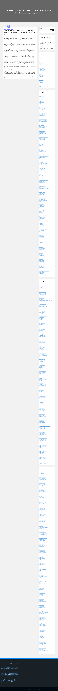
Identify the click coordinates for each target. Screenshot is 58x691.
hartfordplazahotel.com (43, 265)
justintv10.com (41, 206)
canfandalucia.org (42, 617)
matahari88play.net (42, 342)
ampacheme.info (42, 225)
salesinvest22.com (42, 594)
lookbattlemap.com (42, 322)
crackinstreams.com (42, 539)
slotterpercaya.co (42, 432)
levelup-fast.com (42, 545)
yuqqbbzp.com (41, 535)
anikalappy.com (41, 566)
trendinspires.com (42, 193)
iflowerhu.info (41, 269)
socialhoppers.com (42, 169)
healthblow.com (41, 158)
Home (35, 27)
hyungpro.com (41, 350)
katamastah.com (42, 397)
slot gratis (41, 76)
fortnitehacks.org (42, 244)
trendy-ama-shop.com (42, 596)
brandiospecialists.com (43, 141)
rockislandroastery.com (43, 642)
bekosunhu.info (41, 232)
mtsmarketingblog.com (43, 210)
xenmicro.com (41, 497)
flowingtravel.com (42, 139)
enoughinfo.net (41, 255)
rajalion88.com (41, 481)
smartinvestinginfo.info (43, 576)
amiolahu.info (41, 224)
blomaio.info (41, 235)
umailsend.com (41, 317)
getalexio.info (41, 404)
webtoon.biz (41, 348)
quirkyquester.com (42, 428)
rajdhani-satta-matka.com (43, 161)
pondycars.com (41, 608)
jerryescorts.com (42, 365)
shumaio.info (41, 241)
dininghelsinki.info (42, 568)
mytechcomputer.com (42, 648)
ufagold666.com (41, 602)
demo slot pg (41, 80)
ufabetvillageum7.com (42, 559)
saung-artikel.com (42, 332)
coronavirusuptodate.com (43, 538)
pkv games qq (13, 676)
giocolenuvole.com (42, 505)
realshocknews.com (42, 385)
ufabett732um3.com (42, 581)
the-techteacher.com (42, 626)
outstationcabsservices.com (43, 620)
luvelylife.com (41, 183)
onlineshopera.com (42, 498)
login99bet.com (41, 475)
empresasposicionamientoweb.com (45, 632)
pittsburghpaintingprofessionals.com (45, 423)
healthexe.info (41, 219)
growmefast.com (42, 374)
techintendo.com (42, 517)
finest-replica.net (42, 590)
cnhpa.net (40, 391)
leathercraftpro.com (42, 416)
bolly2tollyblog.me (42, 260)
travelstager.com (42, 192)
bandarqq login (12, 674)
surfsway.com (41, 522)
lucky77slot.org (41, 373)
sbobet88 (41, 63)
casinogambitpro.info (42, 292)
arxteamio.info (41, 403)
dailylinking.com (41, 503)
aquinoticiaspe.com (42, 337)
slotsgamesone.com (42, 133)
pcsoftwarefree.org (42, 502)
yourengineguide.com (42, 618)
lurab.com (40, 645)
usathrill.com (41, 614)
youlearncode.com (42, 509)
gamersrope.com (42, 307)
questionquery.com (42, 199)
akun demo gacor (42, 62)
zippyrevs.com (41, 125)
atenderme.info (41, 230)
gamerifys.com (41, 97)
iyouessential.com (42, 507)
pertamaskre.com (42, 299)
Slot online (39, 27)
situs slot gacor (15, 667)
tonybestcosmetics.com (43, 633)
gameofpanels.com (42, 155)
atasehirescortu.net (42, 362)
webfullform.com (42, 115)
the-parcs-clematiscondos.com (44, 286)
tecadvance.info (41, 222)
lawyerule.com (41, 207)
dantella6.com (41, 132)
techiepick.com (41, 606)
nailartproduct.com (42, 523)
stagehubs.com (41, 473)
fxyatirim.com (41, 510)
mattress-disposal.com (43, 379)
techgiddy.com (41, 301)
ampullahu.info (41, 226)
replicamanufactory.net (43, 548)
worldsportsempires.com (43, 395)
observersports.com (42, 335)
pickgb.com (41, 386)
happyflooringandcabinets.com (44, 380)
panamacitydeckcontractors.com (44, 188)
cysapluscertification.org (43, 243)
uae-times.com (41, 96)
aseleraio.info (41, 399)
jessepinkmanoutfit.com (43, 316)
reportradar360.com (42, 195)
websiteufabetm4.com (42, 564)
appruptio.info (41, 274)
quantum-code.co (42, 587)
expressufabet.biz (42, 109)
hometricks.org (41, 415)
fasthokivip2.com (42, 334)
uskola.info (41, 582)
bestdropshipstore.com (43, 520)
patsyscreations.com (42, 490)
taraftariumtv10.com (42, 198)
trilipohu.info (41, 273)
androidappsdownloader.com (44, 156)
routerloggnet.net (42, 131)
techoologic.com (41, 611)
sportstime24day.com (42, 353)
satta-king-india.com (42, 532)
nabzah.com (41, 145)
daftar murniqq (14, 673)
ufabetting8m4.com (42, 554)
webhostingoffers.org (42, 514)
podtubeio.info (41, 237)
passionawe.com (42, 422)
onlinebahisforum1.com (43, 478)
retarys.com (41, 318)
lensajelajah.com (42, 493)
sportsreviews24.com (42, 371)
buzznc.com (41, 635)
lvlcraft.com (41, 526)
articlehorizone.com (42, 534)
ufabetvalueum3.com (42, 557)
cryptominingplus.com (42, 336)
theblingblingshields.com (43, 355)
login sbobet (11, 680)
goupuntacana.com (42, 483)
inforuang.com (41, 181)
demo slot (41, 75)
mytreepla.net (41, 546)
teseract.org (41, 595)
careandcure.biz (41, 410)
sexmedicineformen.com (43, 429)
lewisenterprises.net (42, 501)
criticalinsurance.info (42, 151)
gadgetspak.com (42, 540)
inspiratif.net (41, 98)
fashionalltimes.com (42, 629)
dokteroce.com (41, 204)
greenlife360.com (42, 107)
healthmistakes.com (42, 387)
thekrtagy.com (41, 621)
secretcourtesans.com (42, 477)
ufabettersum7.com (42, 448)
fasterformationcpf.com (43, 319)
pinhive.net (41, 256)
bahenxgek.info (41, 298)
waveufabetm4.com (42, 562)
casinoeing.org (41, 250)
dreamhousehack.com (42, 625)
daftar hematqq (3, 674)
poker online (11, 675)
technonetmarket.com (42, 578)
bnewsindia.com (41, 605)
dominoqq (41, 82)
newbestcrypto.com (42, 329)
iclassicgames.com (42, 331)
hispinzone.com (41, 134)
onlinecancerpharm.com (43, 377)
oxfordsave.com (41, 330)
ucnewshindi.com (42, 305)
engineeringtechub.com (43, 363)
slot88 (9, 668)
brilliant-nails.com (42, 201)
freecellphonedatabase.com (43, 306)
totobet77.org (41, 444)
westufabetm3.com (42, 460)
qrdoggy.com (41, 383)
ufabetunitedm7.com (42, 453)
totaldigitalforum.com (42, 630)
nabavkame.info (41, 267)
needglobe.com (41, 420)
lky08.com (41, 175)
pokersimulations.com (42, 547)
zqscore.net (41, 398)
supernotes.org (41, 393)
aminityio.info (41, 223)
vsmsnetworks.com (42, 100)
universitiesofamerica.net (43, 120)
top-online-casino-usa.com (43, 137)
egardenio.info (41, 402)
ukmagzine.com (41, 312)
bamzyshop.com (42, 607)
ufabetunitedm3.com (42, 452)
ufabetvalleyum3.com (42, 458)
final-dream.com (41, 589)
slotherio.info (41, 242)
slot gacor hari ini (42, 69)
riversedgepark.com (42, 484)
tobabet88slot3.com (42, 440)
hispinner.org (41, 150)
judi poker (41, 64)
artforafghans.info (42, 217)
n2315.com (41, 171)
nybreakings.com (42, 619)
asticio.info (41, 401)
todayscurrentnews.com (43, 441)
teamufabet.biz (41, 114)
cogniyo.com (41, 411)
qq (39, 81)
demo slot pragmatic (9, 669)
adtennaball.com (41, 144)
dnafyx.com (41, 504)
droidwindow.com (42, 600)
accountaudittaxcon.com (43, 405)
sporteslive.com (41, 354)
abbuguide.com (41, 511)
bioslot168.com (41, 649)
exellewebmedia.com (42, 308)
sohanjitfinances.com (42, 434)
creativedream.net (42, 170)
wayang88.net (41, 563)
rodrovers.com (41, 529)
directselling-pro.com (42, 643)
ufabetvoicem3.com (42, 560)
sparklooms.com (42, 436)
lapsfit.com (41, 544)
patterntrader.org (42, 390)
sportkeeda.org (41, 408)
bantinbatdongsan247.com (43, 295)
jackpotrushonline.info (42, 304)
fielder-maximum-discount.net (44, 177)
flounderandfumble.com (43, 572)
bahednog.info (41, 296)
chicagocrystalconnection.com (44, 271)
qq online (40, 65)
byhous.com (41, 263)
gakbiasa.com (41, 268)
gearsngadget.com (42, 541)
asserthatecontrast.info (43, 229)
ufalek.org (41, 378)
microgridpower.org (42, 417)
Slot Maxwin (51, 27)
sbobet (15, 680)
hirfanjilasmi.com (42, 414)
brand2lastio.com (42, 167)
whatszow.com (41, 515)
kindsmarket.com (42, 182)
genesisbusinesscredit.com (43, 180)
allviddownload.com (42, 116)
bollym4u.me (41, 259)
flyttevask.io (41, 262)
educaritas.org (41, 492)
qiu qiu (40, 74)
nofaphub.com (41, 487)
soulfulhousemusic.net (42, 435)
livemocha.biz (41, 251)
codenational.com (42, 639)
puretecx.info (41, 220)
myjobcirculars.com (42, 127)
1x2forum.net (41, 474)
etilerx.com (41, 570)
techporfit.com (41, 103)
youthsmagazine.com (42, 344)
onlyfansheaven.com (42, 174)
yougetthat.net (41, 326)
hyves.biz (40, 254)
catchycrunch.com (42, 486)
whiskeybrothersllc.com (43, 462)
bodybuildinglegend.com (43, 200)
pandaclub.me (41, 261)
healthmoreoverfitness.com (43, 128)
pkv (40, 86)
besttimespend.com (42, 409)
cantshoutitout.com (42, 108)
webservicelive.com (42, 651)
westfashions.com (42, 189)
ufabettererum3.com (42, 446)
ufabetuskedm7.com (42, 454)
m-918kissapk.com (42, 266)
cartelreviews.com (42, 521)
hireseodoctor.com (42, 542)
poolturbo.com (41, 214)
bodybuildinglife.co (42, 381)
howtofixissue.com (42, 113)
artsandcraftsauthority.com (43, 650)
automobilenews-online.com (43, 627)
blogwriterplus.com (42, 289)
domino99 (41, 59)
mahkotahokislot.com (42, 375)
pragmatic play (3, 669)
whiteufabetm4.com (42, 565)
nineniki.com (41, 140)
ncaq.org (40, 496)
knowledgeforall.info (42, 165)
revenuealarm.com (42, 644)
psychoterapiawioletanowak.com (44, 426)
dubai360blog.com (42, 372)
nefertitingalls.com (42, 489)
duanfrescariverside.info (43, 569)
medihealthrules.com (42, 613)
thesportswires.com (42, 349)
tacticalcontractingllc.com (43, 438)
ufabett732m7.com (42, 597)
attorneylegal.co (41, 366)
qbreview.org (41, 122)
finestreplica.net (41, 571)
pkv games (7, 680)
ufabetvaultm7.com (42, 558)
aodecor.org (41, 247)
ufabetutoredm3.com (42, 456)
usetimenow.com (42, 157)
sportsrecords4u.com (42, 552)
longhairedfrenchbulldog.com (43, 338)
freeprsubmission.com (42, 601)
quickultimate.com (42, 427)
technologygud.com (42, 384)
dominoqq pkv (41, 70)
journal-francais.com (42, 205)
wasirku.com (41, 212)
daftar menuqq (9, 673)
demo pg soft (3, 667)
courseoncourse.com (42, 294)
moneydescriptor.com (42, 343)
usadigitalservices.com (42, 168)
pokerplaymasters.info (42, 293)
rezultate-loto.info (42, 550)
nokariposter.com (42, 152)
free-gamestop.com (42, 310)
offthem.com (41, 101)
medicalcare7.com (42, 143)
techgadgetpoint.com (42, 368)
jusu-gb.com (41, 287)
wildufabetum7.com (42, 463)
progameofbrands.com (43, 121)
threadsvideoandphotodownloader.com (45, 300)
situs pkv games (42, 68)
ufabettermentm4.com (43, 447)
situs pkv (8, 663)
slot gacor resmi (7, 670)
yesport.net (41, 324)
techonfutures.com (42, 609)
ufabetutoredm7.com (42, 457)
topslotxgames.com (42, 129)
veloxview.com (41, 459)
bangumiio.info (41, 231)
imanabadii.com (41, 272)
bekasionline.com (42, 104)
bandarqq (40, 84)
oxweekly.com (41, 187)
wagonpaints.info (42, 583)
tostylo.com (41, 325)
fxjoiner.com (41, 636)
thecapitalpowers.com (42, 439)
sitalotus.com (41, 392)
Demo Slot (45, 27)
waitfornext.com (42, 584)
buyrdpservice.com (42, 323)
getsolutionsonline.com (43, 149)
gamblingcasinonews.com (43, 119)
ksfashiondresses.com (42, 389)
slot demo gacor (42, 77)
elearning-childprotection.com (44, 163)
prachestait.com (41, 216)
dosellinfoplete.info (42, 236)
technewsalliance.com (42, 577)
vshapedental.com (42, 615)
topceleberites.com (42, 553)
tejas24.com (41, 213)
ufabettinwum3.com (42, 451)
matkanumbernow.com (43, 126)
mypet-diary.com (42, 186)
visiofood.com (41, 599)
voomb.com (41, 367)
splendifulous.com (42, 551)
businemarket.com (42, 341)
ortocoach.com (41, 421)
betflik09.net (41, 495)
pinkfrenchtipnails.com (42, 356)
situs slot (12, 668)
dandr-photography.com (43, 202)
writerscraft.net (41, 162)
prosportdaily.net (42, 593)
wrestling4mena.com (42, 164)
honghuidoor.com (42, 138)
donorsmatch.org (42, 248)
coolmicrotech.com (42, 624)
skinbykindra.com (42, 637)
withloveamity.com (42, 508)
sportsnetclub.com (42, 328)
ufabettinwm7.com (42, 450)
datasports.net (41, 361)
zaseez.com (41, 485)
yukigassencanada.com (43, 533)
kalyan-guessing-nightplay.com (44, 153)
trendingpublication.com (43, 445)
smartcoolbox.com (42, 433)
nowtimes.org (41, 249)
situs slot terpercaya (9, 667)
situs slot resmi (41, 58)
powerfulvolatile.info (42, 238)
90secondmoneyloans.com (43, 527)
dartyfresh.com (41, 499)
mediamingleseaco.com (43, 208)
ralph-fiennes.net (42, 176)
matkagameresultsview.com (43, 147)
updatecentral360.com (42, 396)
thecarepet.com (41, 288)
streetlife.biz (41, 253)
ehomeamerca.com (42, 516)
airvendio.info (41, 218)
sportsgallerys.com (42, 359)
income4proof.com (42, 491)
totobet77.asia (41, 442)
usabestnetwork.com (42, 314)
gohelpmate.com (42, 159)
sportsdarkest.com (42, 347)
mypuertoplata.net (42, 110)
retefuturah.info (41, 575)
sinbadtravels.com (42, 311)
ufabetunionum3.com (42, 556)
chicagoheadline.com (42, 479)
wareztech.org (41, 313)
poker (40, 83)
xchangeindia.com (42, 623)
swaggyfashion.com (42, 196)
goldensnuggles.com (42, 320)
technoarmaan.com (42, 631)
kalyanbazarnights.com (42, 135)
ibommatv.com (41, 102)
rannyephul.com (41, 194)
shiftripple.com (41, 430)
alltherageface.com (42, 638)
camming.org (41, 480)
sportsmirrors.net (42, 360)
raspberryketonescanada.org (44, 612)
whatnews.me (41, 588)
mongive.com (41, 146)
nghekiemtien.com (42, 211)
